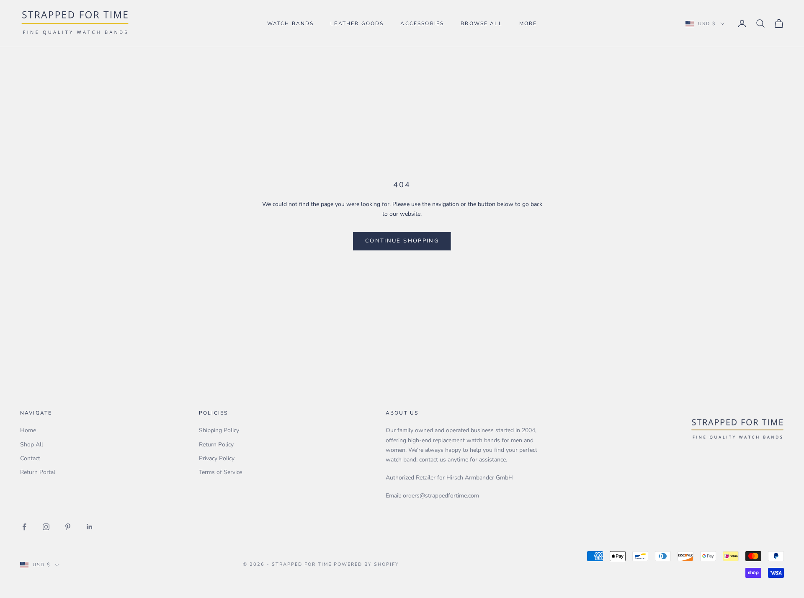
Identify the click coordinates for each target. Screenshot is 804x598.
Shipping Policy (219, 430)
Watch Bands (290, 23)
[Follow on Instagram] (46, 527)
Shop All (31, 444)
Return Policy (216, 444)
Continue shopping (402, 241)
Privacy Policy (216, 458)
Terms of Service (220, 472)
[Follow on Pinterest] (68, 527)
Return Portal (37, 472)
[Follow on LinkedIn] (89, 527)
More (528, 23)
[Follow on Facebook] (24, 527)
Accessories (422, 23)
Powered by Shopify (366, 564)
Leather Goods (357, 23)
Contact (30, 458)
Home (28, 430)
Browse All (481, 23)
